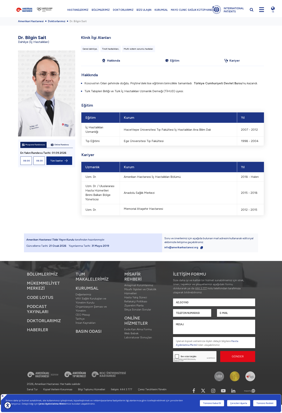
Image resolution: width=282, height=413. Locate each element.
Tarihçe (80, 318)
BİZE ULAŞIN (144, 9)
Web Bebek (131, 333)
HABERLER (37, 329)
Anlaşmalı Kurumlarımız (138, 285)
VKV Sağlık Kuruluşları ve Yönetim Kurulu (91, 300)
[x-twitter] (203, 391)
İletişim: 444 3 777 (121, 389)
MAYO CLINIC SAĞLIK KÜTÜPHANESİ (193, 9)
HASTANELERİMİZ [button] (78, 9)
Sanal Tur (32, 389)
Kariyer (234, 60)
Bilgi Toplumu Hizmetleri (91, 389)
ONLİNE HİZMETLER (136, 320)
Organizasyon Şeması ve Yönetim (91, 308)
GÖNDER (238, 356)
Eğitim (174, 60)
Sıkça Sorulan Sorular (137, 309)
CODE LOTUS (40, 297)
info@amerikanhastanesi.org (181, 247)
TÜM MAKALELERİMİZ (92, 277)
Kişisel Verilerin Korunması (57, 389)
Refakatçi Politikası (135, 301)
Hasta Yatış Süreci (135, 297)
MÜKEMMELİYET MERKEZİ (43, 286)
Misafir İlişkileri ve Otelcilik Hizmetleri (140, 291)
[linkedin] (233, 391)
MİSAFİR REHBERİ (133, 277)
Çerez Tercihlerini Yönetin (152, 389)
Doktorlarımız (56, 21)
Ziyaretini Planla (133, 305)
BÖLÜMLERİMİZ (101, 9)
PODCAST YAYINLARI (37, 309)
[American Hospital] (24, 9)
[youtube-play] (223, 391)
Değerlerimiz (83, 294)
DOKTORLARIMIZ (123, 9)
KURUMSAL (161, 9)
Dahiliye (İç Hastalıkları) (33, 42)
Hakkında (113, 60)
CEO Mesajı (83, 314)
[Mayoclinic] (45, 9)
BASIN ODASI (88, 331)
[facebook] (193, 391)
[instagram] (213, 391)
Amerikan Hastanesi (31, 21)
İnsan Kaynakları (86, 322)
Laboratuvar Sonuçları (138, 337)
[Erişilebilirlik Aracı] (8, 405)
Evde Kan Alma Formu (138, 329)
